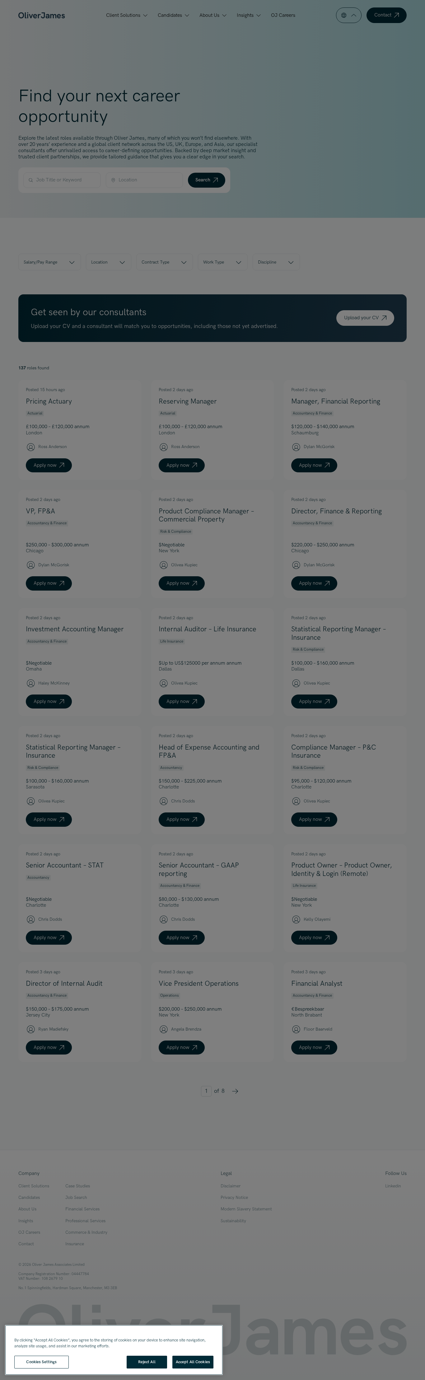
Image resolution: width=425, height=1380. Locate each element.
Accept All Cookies (193, 1361)
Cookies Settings (41, 1361)
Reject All (147, 1361)
